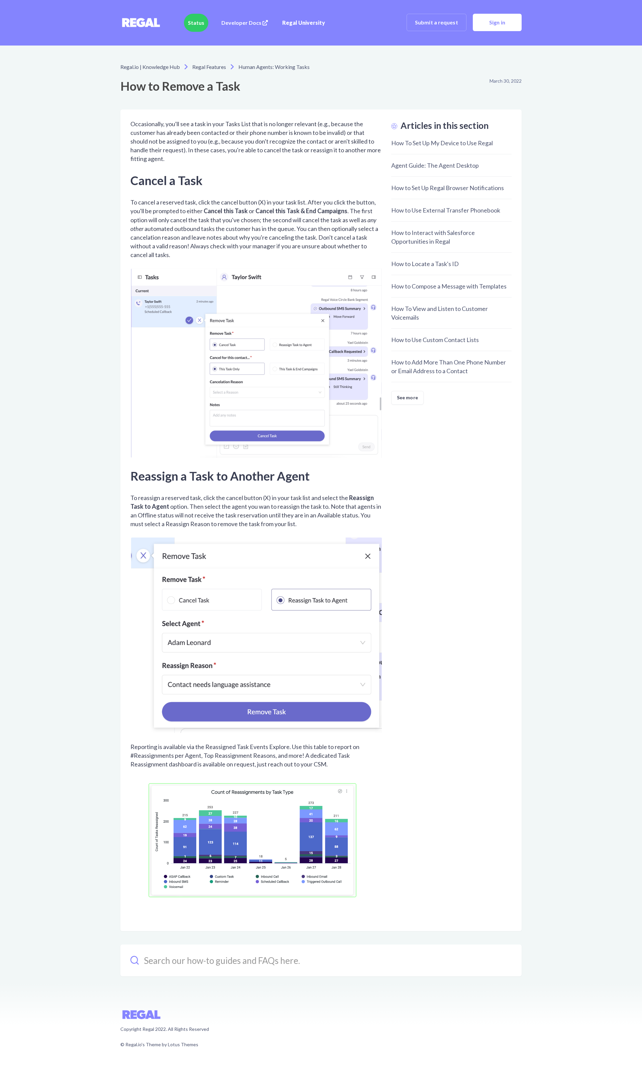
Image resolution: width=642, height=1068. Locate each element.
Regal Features (209, 67)
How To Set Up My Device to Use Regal (442, 143)
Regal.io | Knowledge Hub (150, 67)
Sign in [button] (497, 22)
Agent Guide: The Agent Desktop (435, 165)
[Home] (140, 22)
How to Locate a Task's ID (425, 263)
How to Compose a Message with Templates (449, 286)
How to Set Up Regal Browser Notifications (447, 187)
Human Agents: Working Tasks (274, 67)
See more (407, 397)
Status (196, 22)
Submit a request (436, 22)
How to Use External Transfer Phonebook (445, 210)
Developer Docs (241, 22)
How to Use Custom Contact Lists (435, 339)
